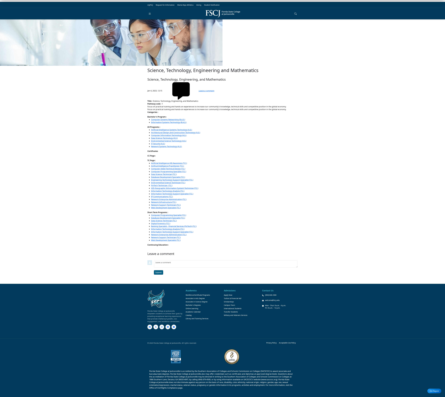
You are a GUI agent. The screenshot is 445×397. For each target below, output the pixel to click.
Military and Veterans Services (235, 315)
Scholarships (229, 302)
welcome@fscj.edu (272, 300)
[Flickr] (174, 327)
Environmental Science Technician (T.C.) (168, 182)
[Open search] (295, 13)
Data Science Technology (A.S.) (164, 138)
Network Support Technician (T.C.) (166, 205)
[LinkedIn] (167, 327)
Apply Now (228, 295)
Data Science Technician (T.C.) (164, 174)
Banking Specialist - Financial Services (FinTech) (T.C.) (174, 226)
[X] (155, 327)
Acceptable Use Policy (287, 343)
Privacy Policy (271, 343)
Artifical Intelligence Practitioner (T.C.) (167, 166)
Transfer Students (231, 312)
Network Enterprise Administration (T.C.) (168, 199)
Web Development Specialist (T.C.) (166, 207)
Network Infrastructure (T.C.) (163, 202)
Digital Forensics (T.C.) (160, 223)
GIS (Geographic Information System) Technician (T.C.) (174, 188)
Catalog (189, 315)
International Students (233, 308)
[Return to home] (222, 14)
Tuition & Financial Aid (232, 298)
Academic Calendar (193, 312)
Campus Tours (229, 305)
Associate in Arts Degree (195, 298)
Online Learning (192, 308)
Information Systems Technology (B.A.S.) (168, 122)
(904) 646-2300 (270, 295)
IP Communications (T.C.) (162, 196)
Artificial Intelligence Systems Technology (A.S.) (171, 130)
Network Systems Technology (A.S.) (166, 146)
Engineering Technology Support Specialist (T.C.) (172, 180)
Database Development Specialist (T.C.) (168, 177)
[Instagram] (161, 327)
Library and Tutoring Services (197, 318)
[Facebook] (149, 327)
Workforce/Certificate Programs (198, 295)
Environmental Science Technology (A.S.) (168, 141)
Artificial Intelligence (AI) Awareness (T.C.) (169, 163)
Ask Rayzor (434, 391)
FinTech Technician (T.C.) (161, 185)
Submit (158, 272)
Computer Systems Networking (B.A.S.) (168, 119)
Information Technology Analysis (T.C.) (167, 191)
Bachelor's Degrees (193, 305)
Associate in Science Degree (196, 302)
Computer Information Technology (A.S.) (168, 135)
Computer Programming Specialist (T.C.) (168, 171)
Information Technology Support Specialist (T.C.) (172, 194)
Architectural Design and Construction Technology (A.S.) (175, 132)
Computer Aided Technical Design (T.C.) (168, 168)
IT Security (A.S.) (158, 143)
